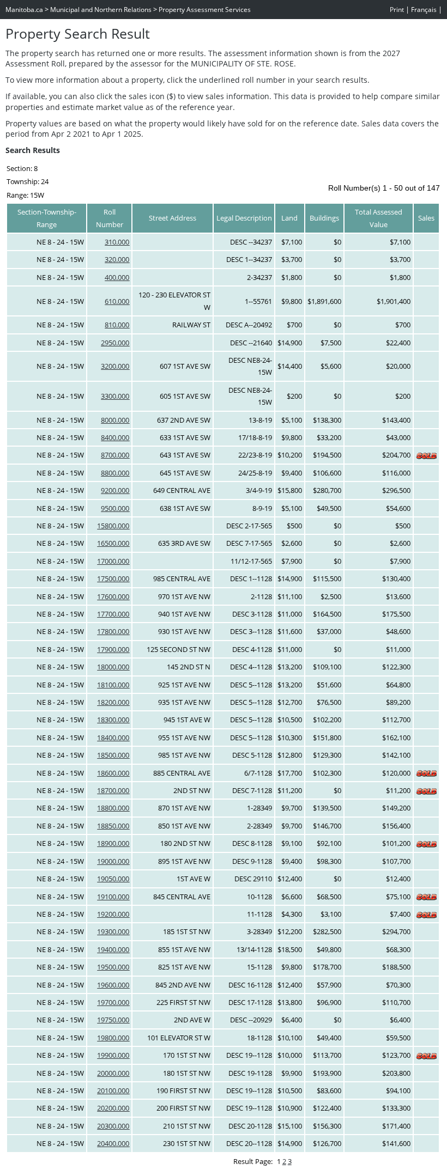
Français (424, 9)
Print (397, 9)
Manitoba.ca (24, 9)
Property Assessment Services (205, 9)
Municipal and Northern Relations (101, 9)
